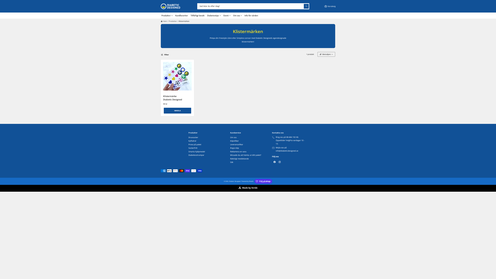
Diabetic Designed (234, 181)
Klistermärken (184, 21)
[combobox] (253, 6)
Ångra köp (234, 148)
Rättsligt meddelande (239, 159)
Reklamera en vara (238, 151)
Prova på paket (194, 144)
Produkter (166, 15)
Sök (231, 162)
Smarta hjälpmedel (196, 151)
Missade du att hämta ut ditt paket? (245, 155)
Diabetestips (213, 15)
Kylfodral (192, 141)
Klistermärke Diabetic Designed (172, 98)
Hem (165, 21)
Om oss (236, 15)
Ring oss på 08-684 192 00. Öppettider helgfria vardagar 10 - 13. (290, 140)
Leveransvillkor (236, 144)
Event (226, 15)
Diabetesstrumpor (196, 155)
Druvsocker (193, 137)
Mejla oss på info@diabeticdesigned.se (287, 149)
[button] (330, 6)
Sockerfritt (192, 148)
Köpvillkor (234, 141)
